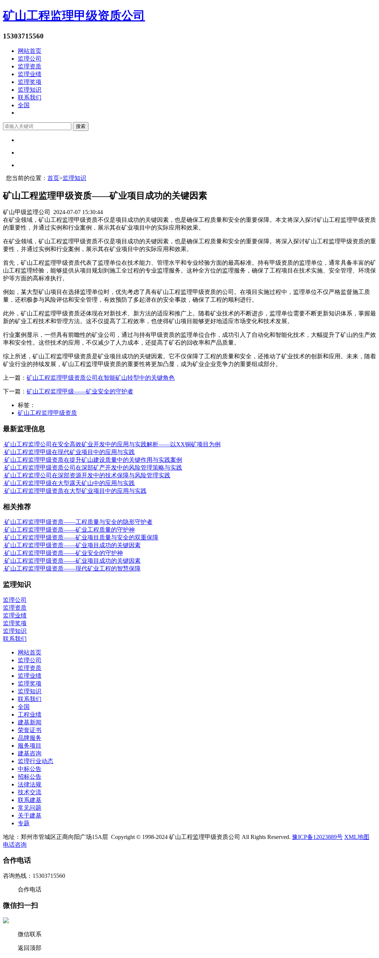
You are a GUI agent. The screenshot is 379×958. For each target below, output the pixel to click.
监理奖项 (29, 82)
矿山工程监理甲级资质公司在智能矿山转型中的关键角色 (101, 378)
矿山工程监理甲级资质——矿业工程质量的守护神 (69, 530)
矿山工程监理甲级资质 (47, 413)
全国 (24, 105)
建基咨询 (29, 753)
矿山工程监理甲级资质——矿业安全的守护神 (63, 553)
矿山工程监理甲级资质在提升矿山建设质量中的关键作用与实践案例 (92, 460)
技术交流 (29, 792)
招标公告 (29, 776)
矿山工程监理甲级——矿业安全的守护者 (80, 391)
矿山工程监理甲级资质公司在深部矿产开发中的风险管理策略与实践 (92, 467)
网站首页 (29, 51)
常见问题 (29, 808)
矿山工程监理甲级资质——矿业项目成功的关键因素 (72, 545)
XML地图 (356, 837)
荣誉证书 (29, 730)
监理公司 (29, 58)
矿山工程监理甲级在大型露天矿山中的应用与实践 (69, 483)
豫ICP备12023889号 (317, 837)
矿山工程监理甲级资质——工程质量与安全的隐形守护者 (77, 522)
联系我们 (29, 97)
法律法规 (29, 784)
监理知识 (29, 90)
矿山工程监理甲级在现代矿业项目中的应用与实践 (69, 452)
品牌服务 (29, 738)
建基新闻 (29, 722)
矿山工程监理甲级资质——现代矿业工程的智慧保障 (72, 568)
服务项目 (29, 745)
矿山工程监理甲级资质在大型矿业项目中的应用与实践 (75, 491)
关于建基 (29, 815)
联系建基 (29, 800)
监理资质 (29, 66)
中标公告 (29, 769)
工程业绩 (29, 714)
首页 (53, 178)
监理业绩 (29, 74)
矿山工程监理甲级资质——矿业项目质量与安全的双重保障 (80, 537)
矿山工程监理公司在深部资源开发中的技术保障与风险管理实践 (86, 475)
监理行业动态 (35, 761)
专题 (24, 823)
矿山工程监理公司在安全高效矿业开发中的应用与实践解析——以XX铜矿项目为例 (112, 444)
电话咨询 (15, 845)
